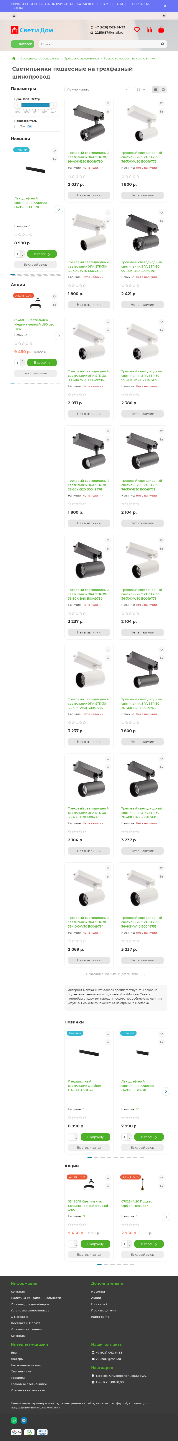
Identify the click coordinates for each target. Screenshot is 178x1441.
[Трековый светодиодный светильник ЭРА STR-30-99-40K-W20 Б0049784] (89, 342)
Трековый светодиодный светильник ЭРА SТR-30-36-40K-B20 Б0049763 (141, 703)
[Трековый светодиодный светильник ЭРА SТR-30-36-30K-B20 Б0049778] (89, 451)
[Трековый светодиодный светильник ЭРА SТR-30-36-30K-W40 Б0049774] (89, 669)
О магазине (19, 1316)
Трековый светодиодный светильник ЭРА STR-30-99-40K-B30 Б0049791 (141, 266)
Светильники (21, 1371)
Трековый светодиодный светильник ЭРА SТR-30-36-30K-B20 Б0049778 (88, 485)
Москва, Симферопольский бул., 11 (123, 1375)
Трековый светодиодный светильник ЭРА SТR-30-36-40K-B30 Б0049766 (88, 812)
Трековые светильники (81, 58)
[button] (12, 209)
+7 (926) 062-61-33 (110, 27)
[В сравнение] (54, 159)
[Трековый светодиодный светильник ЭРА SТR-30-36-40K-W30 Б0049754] (89, 888)
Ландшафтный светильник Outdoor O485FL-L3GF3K (138, 1085)
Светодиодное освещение (39, 58)
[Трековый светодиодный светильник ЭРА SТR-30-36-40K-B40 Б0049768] (142, 779)
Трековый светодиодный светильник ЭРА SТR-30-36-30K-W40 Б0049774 (88, 703)
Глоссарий (99, 1304)
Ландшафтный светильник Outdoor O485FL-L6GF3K (31, 202)
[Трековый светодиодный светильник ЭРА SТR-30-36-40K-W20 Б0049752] (89, 232)
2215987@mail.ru (109, 32)
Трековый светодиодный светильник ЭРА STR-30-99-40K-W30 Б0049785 (141, 375)
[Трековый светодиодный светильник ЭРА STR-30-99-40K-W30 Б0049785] (142, 342)
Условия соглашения (27, 1329)
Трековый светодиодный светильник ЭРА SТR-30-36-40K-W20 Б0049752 (88, 266)
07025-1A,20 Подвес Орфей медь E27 (136, 1203)
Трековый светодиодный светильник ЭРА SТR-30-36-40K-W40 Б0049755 (141, 922)
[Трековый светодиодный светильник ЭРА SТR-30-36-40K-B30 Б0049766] (89, 779)
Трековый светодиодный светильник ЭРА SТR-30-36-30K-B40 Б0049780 (88, 594)
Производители (103, 1310)
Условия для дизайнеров (30, 1304)
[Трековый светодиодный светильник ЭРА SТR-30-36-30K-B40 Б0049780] (89, 560)
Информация (24, 1283)
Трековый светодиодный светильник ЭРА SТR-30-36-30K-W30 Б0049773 (141, 594)
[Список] (163, 89)
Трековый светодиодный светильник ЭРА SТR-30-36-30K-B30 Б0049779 (141, 485)
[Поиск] (162, 44)
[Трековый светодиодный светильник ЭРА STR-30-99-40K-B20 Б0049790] (89, 123)
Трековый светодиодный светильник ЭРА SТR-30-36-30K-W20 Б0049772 (141, 157)
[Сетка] (156, 89)
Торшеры (18, 1377)
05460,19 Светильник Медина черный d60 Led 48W (34, 324)
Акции (96, 1298)
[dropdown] (14, 15)
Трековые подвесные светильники (129, 58)
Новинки (98, 1291)
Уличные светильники (28, 1390)
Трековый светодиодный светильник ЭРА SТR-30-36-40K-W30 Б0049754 (88, 922)
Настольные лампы (26, 1365)
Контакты (18, 1291)
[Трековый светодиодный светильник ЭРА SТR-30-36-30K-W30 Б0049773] (142, 560)
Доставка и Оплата (25, 1323)
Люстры (17, 1358)
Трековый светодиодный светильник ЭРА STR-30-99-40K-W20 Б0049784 (88, 375)
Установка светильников (30, 1310)
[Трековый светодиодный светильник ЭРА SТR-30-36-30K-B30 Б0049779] (142, 451)
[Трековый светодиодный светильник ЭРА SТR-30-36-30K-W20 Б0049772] (142, 123)
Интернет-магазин (29, 1344)
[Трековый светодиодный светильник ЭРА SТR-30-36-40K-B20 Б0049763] (142, 669)
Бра (14, 1352)
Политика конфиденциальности (36, 1298)
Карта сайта (100, 1316)
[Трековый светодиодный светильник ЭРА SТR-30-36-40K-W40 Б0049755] (142, 888)
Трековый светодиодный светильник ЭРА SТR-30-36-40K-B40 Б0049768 (141, 812)
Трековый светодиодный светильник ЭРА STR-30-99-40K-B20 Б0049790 (88, 157)
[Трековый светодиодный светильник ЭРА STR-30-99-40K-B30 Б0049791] (142, 232)
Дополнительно (107, 1283)
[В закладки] (54, 150)
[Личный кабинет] (164, 15)
